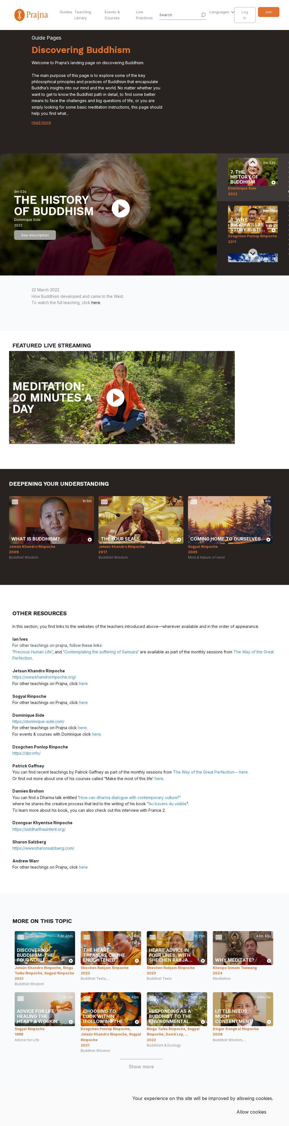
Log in (245, 15)
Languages (219, 12)
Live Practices (144, 15)
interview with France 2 (143, 810)
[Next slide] (252, 253)
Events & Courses (112, 15)
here (95, 302)
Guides (66, 12)
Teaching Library (83, 15)
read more (41, 122)
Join (268, 12)
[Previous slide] (252, 162)
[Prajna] (31, 15)
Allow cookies (251, 1112)
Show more (141, 1066)
